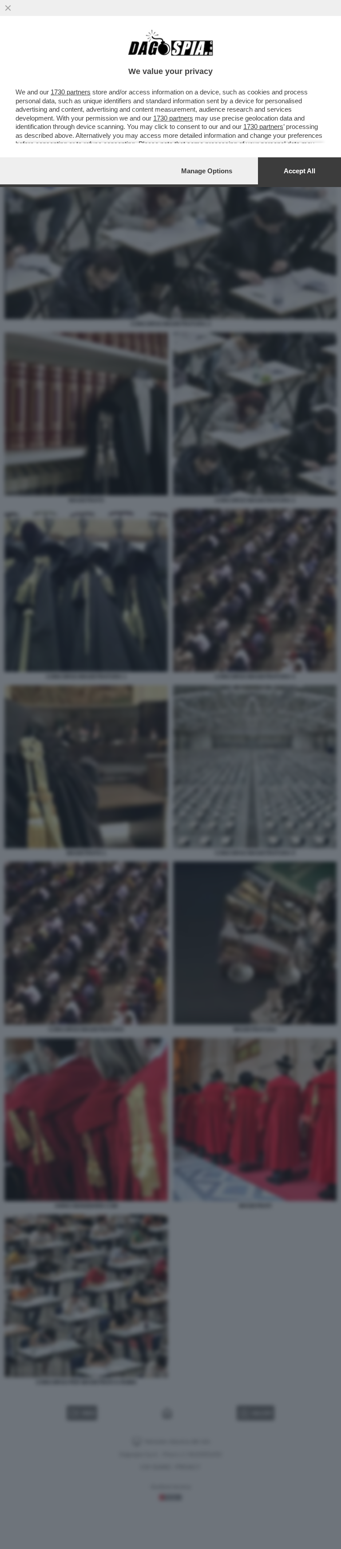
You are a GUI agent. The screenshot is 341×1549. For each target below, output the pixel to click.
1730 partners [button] (71, 92)
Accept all (299, 171)
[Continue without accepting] (8, 8)
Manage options (206, 171)
